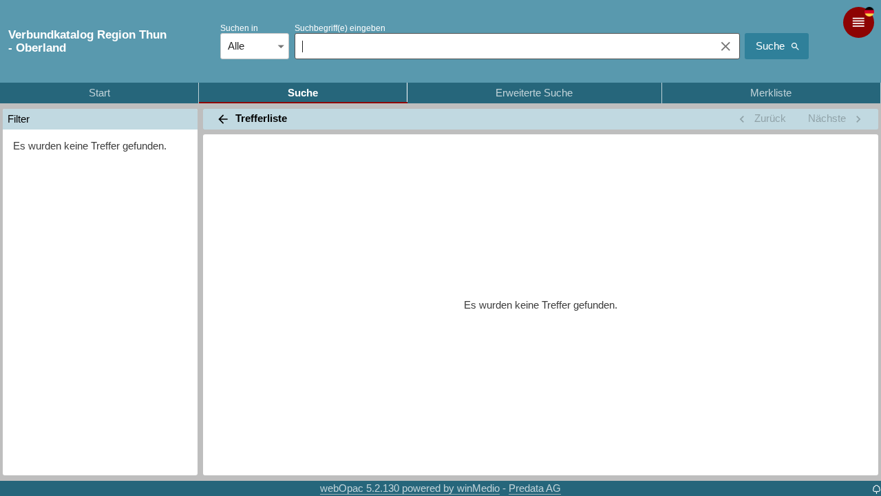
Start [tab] (99, 93)
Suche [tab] (303, 93)
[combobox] (501, 46)
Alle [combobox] (236, 46)
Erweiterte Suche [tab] (534, 93)
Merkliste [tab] (771, 93)
